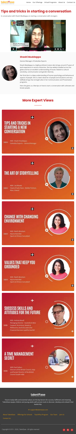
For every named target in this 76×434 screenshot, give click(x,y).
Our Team (53, 415)
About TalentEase (9, 415)
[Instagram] (72, 430)
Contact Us (7, 418)
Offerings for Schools (24, 415)
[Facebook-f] (64, 430)
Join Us (62, 415)
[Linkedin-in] (68, 430)
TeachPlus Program (41, 415)
